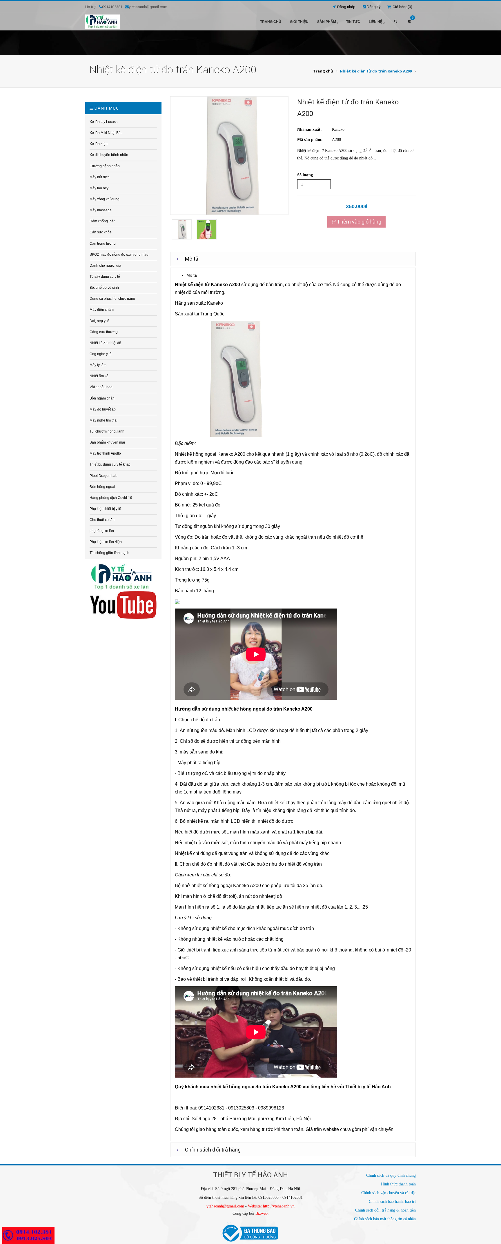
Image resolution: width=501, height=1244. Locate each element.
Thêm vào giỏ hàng (358, 222)
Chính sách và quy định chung (391, 1175)
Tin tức (353, 22)
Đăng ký (373, 7)
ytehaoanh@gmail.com (225, 1206)
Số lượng (305, 175)
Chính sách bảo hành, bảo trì (392, 1201)
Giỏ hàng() (401, 7)
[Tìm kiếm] (395, 21)
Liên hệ (375, 22)
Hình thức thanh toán (398, 1184)
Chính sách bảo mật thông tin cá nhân (385, 1219)
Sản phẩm (326, 22)
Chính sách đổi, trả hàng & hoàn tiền (385, 1210)
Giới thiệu (299, 22)
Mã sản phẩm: (310, 139)
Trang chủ (270, 22)
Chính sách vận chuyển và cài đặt (388, 1193)
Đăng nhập (346, 7)
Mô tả (191, 259)
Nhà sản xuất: (309, 129)
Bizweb (261, 1213)
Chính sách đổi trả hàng (213, 1150)
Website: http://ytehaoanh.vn (271, 1206)
